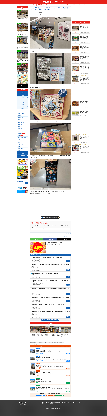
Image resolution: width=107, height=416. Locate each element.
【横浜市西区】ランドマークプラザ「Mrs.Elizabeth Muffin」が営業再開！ (22, 60)
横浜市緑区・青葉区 (21, 113)
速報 (79, 4)
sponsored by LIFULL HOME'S (64, 346)
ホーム (44, 402)
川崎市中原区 (20, 128)
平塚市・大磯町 (20, 148)
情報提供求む (54, 402)
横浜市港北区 (20, 115)
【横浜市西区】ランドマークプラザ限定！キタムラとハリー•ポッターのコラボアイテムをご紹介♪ (22, 33)
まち (62, 4)
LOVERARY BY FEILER (35, 14)
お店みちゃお (55, 4)
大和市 (20, 135)
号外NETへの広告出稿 (62, 402)
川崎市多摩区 (20, 124)
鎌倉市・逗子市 (20, 144)
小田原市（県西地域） (21, 150)
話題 (67, 4)
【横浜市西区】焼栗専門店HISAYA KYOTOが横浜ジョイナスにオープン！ (84, 102)
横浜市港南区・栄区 (21, 122)
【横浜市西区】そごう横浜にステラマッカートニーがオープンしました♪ (84, 27)
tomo (36, 344)
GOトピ (20, 4)
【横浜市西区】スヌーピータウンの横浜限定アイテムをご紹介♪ (84, 147)
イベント (73, 4)
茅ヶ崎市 (19, 146)
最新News (27, 4)
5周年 (31, 342)
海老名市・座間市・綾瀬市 (22, 137)
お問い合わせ (70, 402)
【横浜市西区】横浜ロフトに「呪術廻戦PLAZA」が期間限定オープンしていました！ (84, 47)
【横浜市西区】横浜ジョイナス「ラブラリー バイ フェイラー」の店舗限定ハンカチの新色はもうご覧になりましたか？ (84, 69)
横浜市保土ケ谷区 (20, 117)
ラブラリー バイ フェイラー (50, 342)
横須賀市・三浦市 (20, 130)
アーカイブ (86, 4)
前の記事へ (37, 236)
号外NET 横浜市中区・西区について (49, 403)
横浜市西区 (62, 342)
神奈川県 (40, 12)
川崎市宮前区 (20, 126)
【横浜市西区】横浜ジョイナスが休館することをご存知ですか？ (84, 137)
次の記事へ (63, 236)
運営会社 (48, 402)
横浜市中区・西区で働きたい (36, 254)
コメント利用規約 (68, 233)
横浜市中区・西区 (59, 2)
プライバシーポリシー (78, 402)
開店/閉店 (40, 4)
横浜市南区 (19, 119)
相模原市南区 (21, 133)
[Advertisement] (81, 14)
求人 (34, 4)
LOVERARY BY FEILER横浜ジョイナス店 (38, 342)
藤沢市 (19, 142)
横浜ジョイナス (57, 342)
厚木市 (19, 139)
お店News (47, 4)
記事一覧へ (50, 236)
